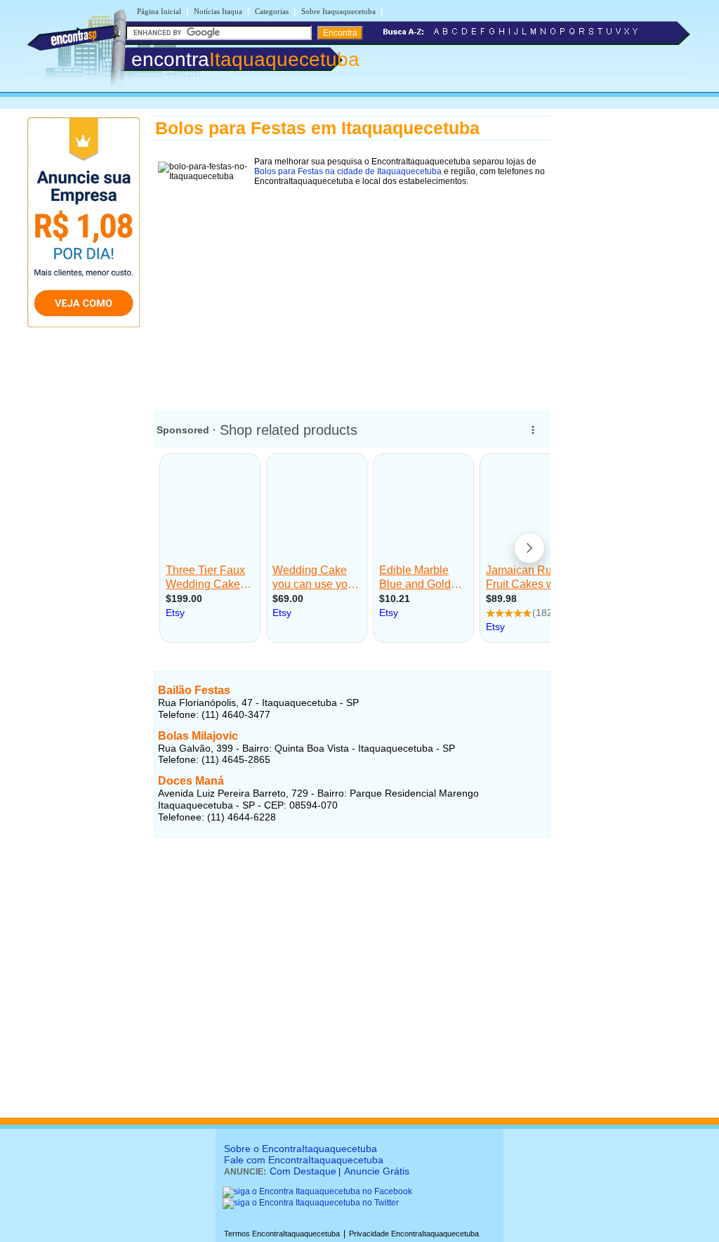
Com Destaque (303, 1171)
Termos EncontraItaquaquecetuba (282, 1233)
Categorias (272, 11)
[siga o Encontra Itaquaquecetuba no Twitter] (311, 1203)
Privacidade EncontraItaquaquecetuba (414, 1233)
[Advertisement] (352, 288)
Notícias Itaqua (218, 11)
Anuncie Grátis (376, 1171)
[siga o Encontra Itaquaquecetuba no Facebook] (317, 1191)
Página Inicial (159, 11)
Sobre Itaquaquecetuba (338, 11)
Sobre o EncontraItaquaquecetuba (300, 1148)
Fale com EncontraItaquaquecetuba (303, 1159)
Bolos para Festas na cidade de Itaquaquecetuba (348, 171)
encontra (245, 59)
